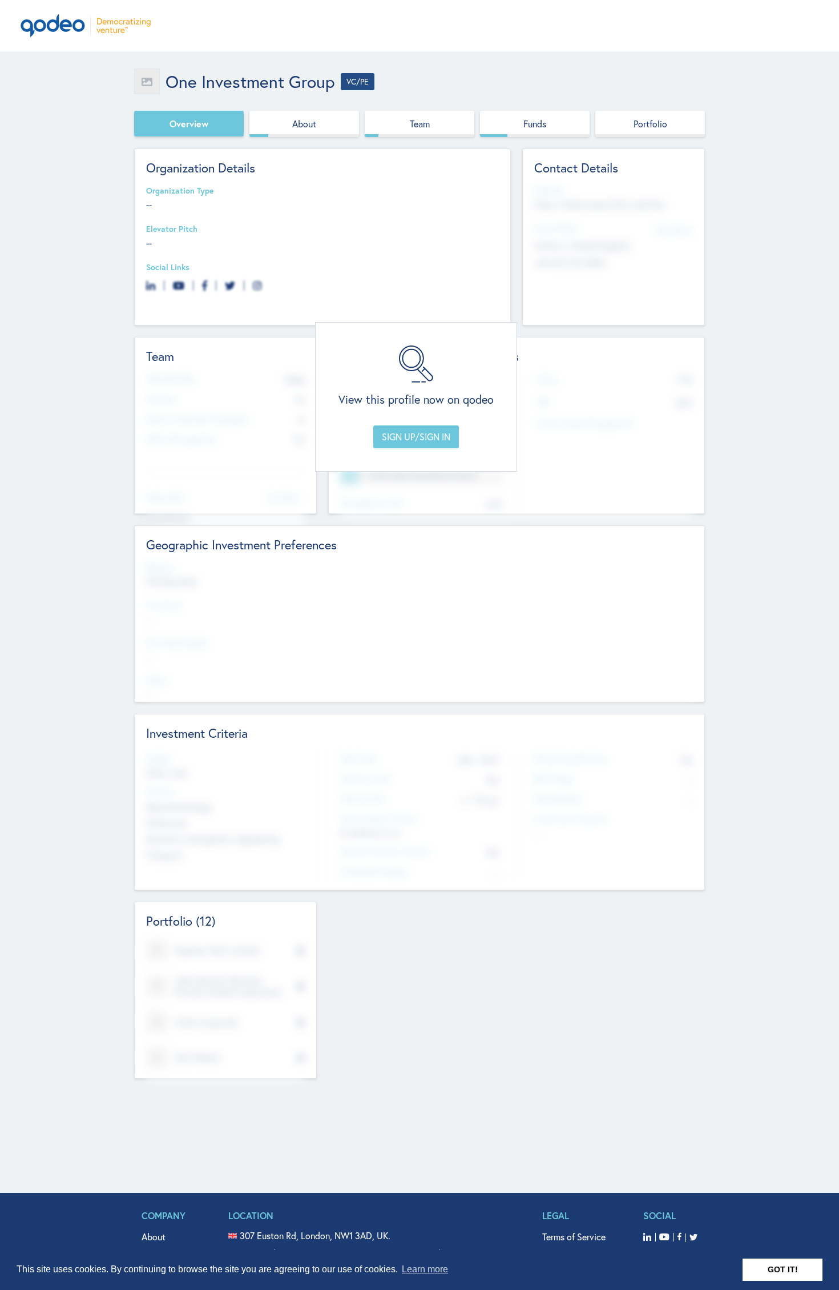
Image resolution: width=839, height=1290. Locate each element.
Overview (189, 124)
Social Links (167, 267)
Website (549, 191)
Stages (158, 759)
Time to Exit (362, 799)
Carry (548, 379)
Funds (534, 124)
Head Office (556, 229)
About (304, 124)
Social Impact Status (378, 819)
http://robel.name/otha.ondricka (599, 204)
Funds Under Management (586, 423)
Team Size (358, 759)
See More (283, 497)
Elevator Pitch (171, 229)
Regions (160, 568)
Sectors (160, 792)
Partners (161, 399)
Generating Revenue (570, 759)
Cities (156, 681)
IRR (543, 402)
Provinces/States (177, 643)
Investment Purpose (570, 819)
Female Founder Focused (384, 852)
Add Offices (674, 230)
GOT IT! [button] (783, 1269)
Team (420, 124)
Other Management (181, 439)
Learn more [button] (425, 1269)
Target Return (558, 799)
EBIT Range (554, 779)
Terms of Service (574, 1237)
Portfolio (650, 124)
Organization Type (179, 191)
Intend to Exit (365, 779)
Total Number (170, 379)
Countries (163, 605)
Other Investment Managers (197, 419)
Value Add (164, 498)
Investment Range (373, 872)
